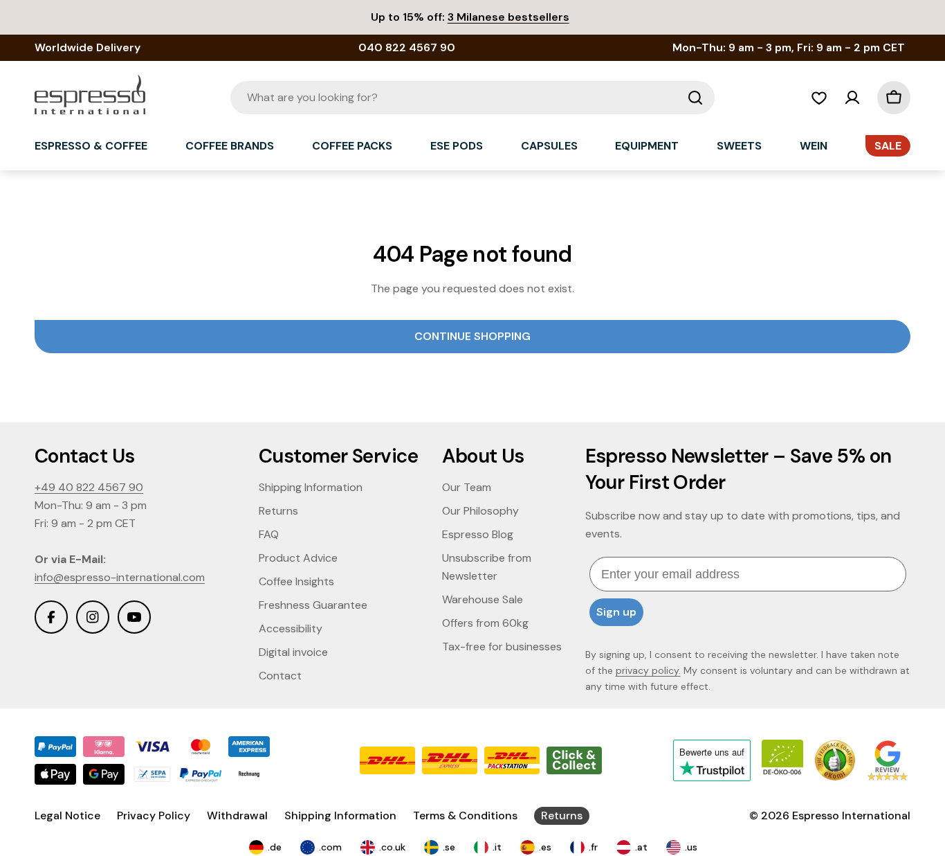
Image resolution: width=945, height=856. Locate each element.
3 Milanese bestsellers (508, 17)
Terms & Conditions (465, 815)
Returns (561, 815)
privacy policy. (648, 670)
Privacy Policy (153, 815)
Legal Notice (67, 815)
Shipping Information (340, 815)
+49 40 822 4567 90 (89, 487)
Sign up (616, 612)
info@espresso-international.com (120, 577)
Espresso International (851, 815)
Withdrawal (237, 815)
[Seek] (695, 97)
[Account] (852, 97)
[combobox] (472, 97)
